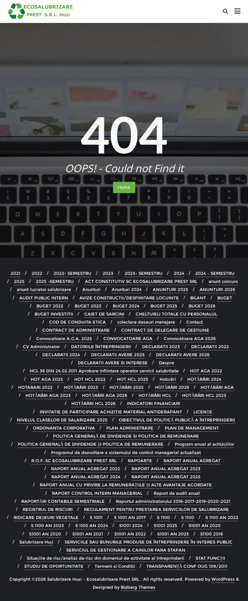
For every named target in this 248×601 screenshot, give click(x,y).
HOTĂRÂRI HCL (155, 395)
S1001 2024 (130, 525)
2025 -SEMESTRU (55, 281)
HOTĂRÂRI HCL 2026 (93, 403)
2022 (37, 273)
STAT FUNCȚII (210, 558)
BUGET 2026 (202, 305)
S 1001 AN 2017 (130, 517)
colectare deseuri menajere (146, 322)
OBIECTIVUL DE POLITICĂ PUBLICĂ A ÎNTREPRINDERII (177, 419)
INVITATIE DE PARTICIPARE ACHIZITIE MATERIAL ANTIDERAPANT (111, 411)
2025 (19, 281)
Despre (166, 362)
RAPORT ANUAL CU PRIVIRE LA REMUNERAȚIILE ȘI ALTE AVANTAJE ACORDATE (126, 484)
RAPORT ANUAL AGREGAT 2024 (85, 476)
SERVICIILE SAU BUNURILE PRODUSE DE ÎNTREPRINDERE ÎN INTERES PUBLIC (148, 541)
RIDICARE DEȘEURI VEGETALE (46, 517)
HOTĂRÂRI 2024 (204, 379)
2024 (179, 273)
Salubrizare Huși (36, 541)
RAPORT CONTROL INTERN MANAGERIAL (97, 493)
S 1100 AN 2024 (91, 525)
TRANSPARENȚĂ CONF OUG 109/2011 (186, 566)
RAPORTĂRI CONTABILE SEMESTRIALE (63, 501)
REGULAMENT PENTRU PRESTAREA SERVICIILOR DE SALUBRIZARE (156, 509)
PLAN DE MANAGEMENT (192, 427)
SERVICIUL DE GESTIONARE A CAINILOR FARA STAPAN (125, 550)
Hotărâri (168, 379)
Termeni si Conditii (115, 566)
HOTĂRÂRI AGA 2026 (104, 395)
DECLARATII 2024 (61, 354)
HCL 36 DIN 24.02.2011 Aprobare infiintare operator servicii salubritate (104, 370)
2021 (15, 273)
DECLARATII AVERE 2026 (183, 354)
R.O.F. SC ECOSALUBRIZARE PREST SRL (74, 460)
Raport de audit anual (177, 493)
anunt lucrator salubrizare (44, 289)
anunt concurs (223, 281)
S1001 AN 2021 (87, 533)
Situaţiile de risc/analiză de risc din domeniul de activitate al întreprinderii (105, 558)
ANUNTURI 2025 (170, 289)
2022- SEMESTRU (72, 273)
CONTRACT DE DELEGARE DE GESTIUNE (165, 330)
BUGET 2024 (126, 305)
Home (124, 187)
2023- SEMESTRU (143, 273)
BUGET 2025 (163, 305)
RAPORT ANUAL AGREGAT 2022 (85, 468)
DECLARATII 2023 (161, 346)
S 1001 (96, 517)
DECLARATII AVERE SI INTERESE (113, 362)
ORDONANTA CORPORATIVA (64, 427)
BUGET (224, 297)
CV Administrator (41, 346)
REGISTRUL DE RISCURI (48, 509)
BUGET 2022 (49, 305)
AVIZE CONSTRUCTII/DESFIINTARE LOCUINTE (129, 297)
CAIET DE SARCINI (104, 313)
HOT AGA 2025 (47, 379)
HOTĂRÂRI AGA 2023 (48, 395)
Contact (194, 322)
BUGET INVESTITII (54, 313)
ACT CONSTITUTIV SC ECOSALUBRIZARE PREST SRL (141, 281)
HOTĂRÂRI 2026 (172, 387)
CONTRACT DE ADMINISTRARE (76, 330)
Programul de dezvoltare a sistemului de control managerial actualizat (126, 452)
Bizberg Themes (138, 587)
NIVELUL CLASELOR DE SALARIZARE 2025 (62, 419)
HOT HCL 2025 (132, 379)
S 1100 (163, 517)
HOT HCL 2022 (90, 379)
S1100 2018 (211, 533)
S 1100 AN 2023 (47, 525)
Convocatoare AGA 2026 (190, 338)
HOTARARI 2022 (35, 387)
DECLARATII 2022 (210, 346)
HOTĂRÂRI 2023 (81, 387)
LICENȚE (202, 411)
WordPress (223, 579)
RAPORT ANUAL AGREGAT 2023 (166, 468)
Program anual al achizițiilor (204, 444)
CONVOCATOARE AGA (127, 338)
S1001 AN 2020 (205, 525)
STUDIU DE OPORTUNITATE (53, 566)
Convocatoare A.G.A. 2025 (64, 338)
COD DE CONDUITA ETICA (77, 322)
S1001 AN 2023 (173, 533)
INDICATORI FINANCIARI (153, 403)
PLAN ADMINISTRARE (129, 427)
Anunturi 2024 (126, 289)
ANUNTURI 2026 (217, 289)
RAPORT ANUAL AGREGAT (192, 460)
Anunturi (91, 289)
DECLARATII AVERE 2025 (118, 354)
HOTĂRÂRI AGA (217, 387)
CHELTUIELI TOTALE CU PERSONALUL (176, 313)
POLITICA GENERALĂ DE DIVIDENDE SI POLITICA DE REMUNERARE (126, 436)
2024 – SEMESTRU (214, 273)
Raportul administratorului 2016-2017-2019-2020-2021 (173, 501)
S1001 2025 (165, 525)
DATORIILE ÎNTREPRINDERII (101, 346)
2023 (108, 273)
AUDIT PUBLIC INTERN (43, 297)
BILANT (198, 297)
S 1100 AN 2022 (221, 517)
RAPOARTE (140, 460)
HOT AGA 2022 (206, 370)
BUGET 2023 (88, 305)
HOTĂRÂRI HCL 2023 (204, 395)
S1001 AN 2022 (130, 533)
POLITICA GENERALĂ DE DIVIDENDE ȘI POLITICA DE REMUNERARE (90, 444)
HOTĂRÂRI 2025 (126, 387)
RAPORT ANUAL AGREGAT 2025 (166, 476)
